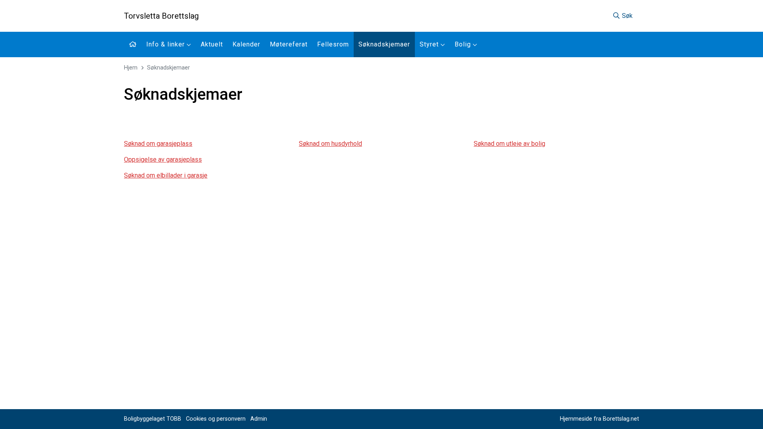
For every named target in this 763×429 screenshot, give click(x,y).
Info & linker (166, 44)
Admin (258, 418)
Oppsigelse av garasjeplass (163, 159)
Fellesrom (333, 44)
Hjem (130, 67)
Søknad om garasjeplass (158, 143)
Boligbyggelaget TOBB (152, 418)
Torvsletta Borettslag (161, 16)
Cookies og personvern (216, 418)
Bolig (464, 44)
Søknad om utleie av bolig (509, 143)
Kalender (246, 44)
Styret (430, 44)
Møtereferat (289, 44)
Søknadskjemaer (384, 44)
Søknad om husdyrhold (330, 143)
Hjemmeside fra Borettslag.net (599, 418)
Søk (626, 15)
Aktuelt (212, 44)
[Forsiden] (132, 44)
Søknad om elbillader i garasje (165, 175)
